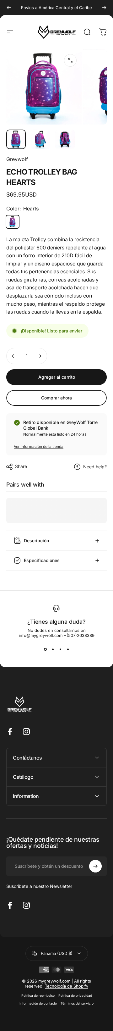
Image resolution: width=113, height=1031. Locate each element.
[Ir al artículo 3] (65, 139)
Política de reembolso (38, 996)
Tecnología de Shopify (66, 986)
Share (21, 466)
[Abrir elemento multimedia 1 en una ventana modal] (70, 60)
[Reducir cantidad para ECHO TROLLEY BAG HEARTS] (13, 356)
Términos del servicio (77, 1003)
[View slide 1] (45, 649)
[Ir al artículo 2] (40, 139)
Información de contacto (38, 1003)
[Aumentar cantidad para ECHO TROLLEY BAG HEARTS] (40, 356)
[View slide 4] (68, 649)
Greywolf (17, 159)
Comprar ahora (56, 397)
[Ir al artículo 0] (16, 139)
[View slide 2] (52, 649)
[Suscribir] (95, 866)
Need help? (95, 466)
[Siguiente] (104, 7)
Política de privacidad (75, 996)
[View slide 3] (60, 649)
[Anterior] (9, 7)
